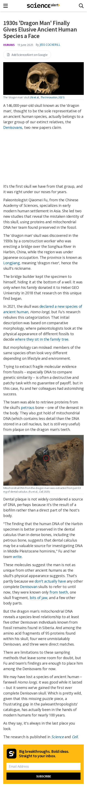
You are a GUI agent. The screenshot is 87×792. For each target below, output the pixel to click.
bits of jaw (38, 597)
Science (57, 736)
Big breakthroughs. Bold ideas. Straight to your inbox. (44, 753)
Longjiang (11, 262)
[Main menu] (6, 5)
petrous (27, 407)
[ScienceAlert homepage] (43, 5)
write (17, 556)
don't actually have (50, 581)
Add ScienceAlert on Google (30, 55)
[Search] (81, 5)
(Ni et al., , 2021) (47, 97)
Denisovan (28, 586)
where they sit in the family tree (41, 339)
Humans (9, 45)
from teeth (59, 592)
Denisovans (12, 127)
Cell (75, 736)
